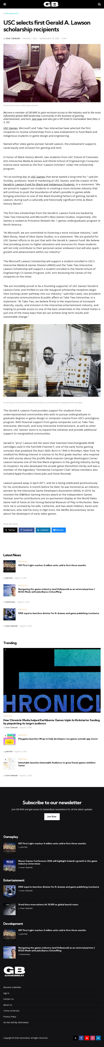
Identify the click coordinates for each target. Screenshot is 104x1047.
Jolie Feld (9, 578)
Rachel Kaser (10, 602)
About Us (7, 1004)
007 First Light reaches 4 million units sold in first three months (52, 565)
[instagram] (92, 1038)
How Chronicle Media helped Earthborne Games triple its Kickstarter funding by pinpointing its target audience (51, 722)
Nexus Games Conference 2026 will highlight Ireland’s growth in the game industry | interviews (57, 862)
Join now (37, 119)
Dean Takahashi (13, 38)
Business (23, 561)
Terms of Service (11, 1010)
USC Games (10, 128)
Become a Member (12, 987)
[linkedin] (98, 1038)
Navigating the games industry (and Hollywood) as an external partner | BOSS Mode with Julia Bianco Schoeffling (56, 590)
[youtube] (87, 1038)
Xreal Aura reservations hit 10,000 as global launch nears (48, 904)
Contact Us (8, 999)
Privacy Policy (9, 1016)
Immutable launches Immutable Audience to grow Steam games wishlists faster (56, 764)
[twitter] (75, 1038)
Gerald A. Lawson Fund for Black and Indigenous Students (38, 184)
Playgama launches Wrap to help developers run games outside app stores (58, 738)
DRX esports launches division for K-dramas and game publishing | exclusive (58, 613)
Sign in (6, 993)
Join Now (52, 816)
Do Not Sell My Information (16, 1022)
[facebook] (81, 1038)
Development (12, 13)
